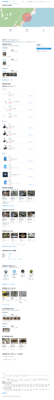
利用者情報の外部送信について (43, 379)
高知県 (22, 386)
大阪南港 (16, 390)
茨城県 (25, 384)
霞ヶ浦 (23, 389)
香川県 (17, 386)
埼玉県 (34, 384)
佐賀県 (28, 386)
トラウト (8, 40)
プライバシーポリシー (14, 379)
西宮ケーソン (21, 390)
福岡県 (25, 386)
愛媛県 (20, 386)
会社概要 (12, 381)
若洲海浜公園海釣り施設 (44, 389)
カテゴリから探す (41, 1)
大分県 (37, 386)
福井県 (8, 385)
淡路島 (31, 389)
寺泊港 (49, 389)
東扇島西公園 (14, 389)
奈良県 (39, 385)
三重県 (25, 385)
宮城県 (14, 384)
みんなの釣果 (35, 1)
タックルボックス (49, 1)
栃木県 (28, 384)
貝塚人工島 (12, 390)
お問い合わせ (47, 380)
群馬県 (31, 384)
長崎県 (31, 386)
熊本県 (34, 386)
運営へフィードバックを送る (21, 376)
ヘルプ (5, 379)
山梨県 (11, 385)
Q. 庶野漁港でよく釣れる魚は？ (8, 356)
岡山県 (5, 386)
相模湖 (5, 389)
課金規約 (21, 380)
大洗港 (5, 390)
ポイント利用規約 (7, 380)
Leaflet (42, 26)
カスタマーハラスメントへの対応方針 (31, 379)
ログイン (13, 376)
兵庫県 (37, 385)
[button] (1, 9)
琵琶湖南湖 (19, 389)
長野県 (14, 385)
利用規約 (8, 379)
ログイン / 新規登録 (29, 1)
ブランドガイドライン (40, 380)
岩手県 (11, 384)
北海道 (10, 254)
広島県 (8, 386)
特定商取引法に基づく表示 (15, 380)
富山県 (49, 384)
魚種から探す (28, 375)
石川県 (5, 385)
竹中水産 (20, 302)
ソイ (11, 40)
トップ (5, 375)
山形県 (20, 384)
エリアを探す (14, 375)
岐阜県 (17, 385)
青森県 (8, 384)
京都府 (31, 385)
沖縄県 (46, 386)
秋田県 (17, 384)
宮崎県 (39, 386)
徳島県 (14, 386)
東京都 (39, 384)
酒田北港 (8, 390)
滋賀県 (28, 385)
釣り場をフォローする (44, 48)
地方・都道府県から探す (21, 375)
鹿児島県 (42, 386)
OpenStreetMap (46, 26)
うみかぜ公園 (9, 389)
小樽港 (31, 390)
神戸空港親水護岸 (36, 389)
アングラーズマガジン (8, 376)
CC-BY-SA (52, 26)
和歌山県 (42, 385)
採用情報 (15, 381)
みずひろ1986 (16, 41)
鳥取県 (46, 385)
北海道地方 (10, 253)
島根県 (49, 385)
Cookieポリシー (21, 379)
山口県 (11, 386)
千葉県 (37, 384)
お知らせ (8, 381)
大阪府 (34, 385)
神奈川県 (42, 384)
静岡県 (20, 385)
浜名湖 (25, 389)
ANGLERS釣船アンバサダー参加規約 (30, 380)
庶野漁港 (12, 50)
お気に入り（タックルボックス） (43, 375)
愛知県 (22, 385)
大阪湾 (28, 389)
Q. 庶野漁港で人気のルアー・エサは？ (9, 359)
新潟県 (46, 384)
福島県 (22, 384)
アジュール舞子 (26, 390)
